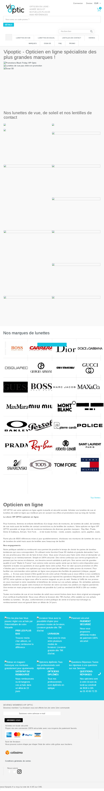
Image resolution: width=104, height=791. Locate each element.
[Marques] (52, 345)
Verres (92, 38)
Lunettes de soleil (46, 38)
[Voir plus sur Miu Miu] (40, 406)
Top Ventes (95, 498)
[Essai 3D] (9, 68)
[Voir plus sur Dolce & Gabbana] (88, 348)
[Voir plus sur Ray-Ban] (40, 445)
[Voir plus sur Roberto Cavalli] (64, 445)
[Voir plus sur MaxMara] (15, 406)
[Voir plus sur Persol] (40, 426)
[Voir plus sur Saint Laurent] (88, 445)
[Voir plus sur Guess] (15, 387)
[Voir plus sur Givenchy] (64, 367)
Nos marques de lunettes (26, 333)
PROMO (72, 43)
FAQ (60, 43)
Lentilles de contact (71, 38)
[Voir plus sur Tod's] (40, 464)
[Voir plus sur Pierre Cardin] (64, 426)
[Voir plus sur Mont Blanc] (64, 406)
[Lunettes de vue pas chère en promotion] (23, 65)
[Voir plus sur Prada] (15, 445)
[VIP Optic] (15, 9)
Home (9, 37)
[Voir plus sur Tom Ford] (64, 464)
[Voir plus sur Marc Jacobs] (64, 387)
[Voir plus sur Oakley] (15, 426)
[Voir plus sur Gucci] (88, 367)
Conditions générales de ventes (18, 761)
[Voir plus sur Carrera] (40, 348)
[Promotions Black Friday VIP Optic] (20, 63)
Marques (33, 43)
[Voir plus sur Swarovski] (15, 464)
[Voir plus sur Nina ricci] (88, 406)
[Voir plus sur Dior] (64, 348)
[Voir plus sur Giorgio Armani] (40, 367)
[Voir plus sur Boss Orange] (15, 348)
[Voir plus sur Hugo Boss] (40, 387)
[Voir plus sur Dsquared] (15, 367)
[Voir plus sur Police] (88, 426)
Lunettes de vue (23, 38)
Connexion (78, 3)
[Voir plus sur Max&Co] (88, 387)
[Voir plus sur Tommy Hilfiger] (88, 464)
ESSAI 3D (47, 43)
